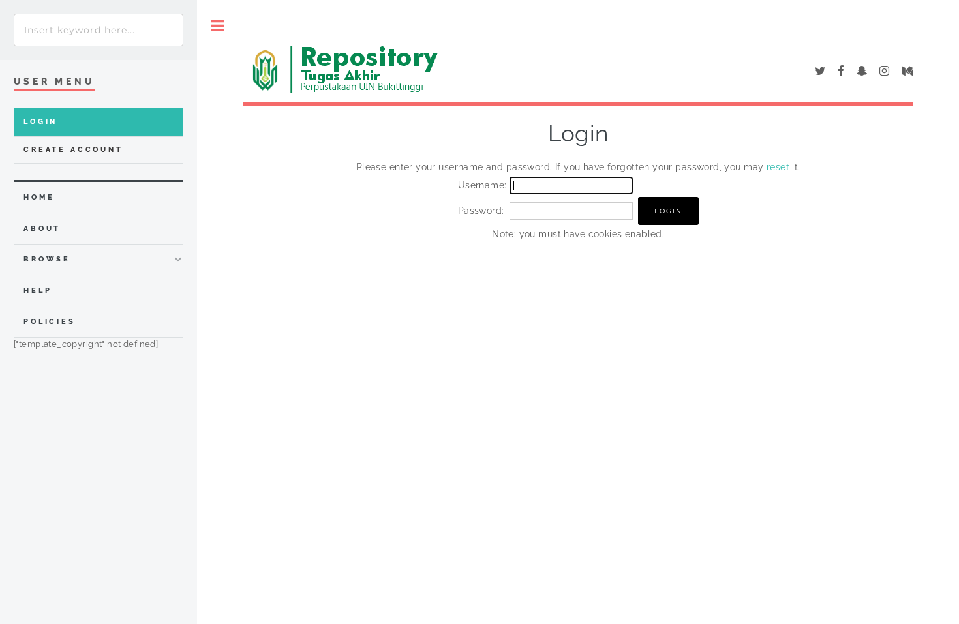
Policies (49, 322)
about (42, 228)
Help (37, 290)
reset (778, 167)
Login (40, 121)
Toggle (217, 26)
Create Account (73, 149)
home (38, 197)
